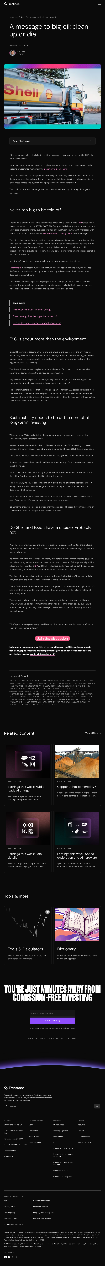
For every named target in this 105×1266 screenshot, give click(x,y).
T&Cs (6, 1201)
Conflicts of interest (41, 1201)
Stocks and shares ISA (13, 1125)
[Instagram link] (16, 1257)
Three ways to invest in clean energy (32, 309)
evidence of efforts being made (57, 233)
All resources (58, 1125)
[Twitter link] (12, 1257)
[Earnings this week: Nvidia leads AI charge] (27, 774)
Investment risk (35, 1142)
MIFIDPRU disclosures (42, 1218)
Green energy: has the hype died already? (35, 316)
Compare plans (10, 1150)
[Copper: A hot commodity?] (77, 774)
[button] (99, 3)
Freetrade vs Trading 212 (63, 1148)
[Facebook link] (9, 1257)
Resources (13, 17)
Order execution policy (13, 1224)
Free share (8, 1156)
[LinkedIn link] (5, 1257)
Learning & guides (60, 1130)
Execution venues (40, 1206)
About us (81, 1125)
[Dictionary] (77, 935)
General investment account (15, 1145)
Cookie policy (9, 1212)
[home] (11, 4)
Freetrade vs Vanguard (62, 1176)
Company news (84, 1136)
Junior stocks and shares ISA (14, 1131)
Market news (58, 1136)
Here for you (34, 1136)
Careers (81, 1130)
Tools (55, 1142)
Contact (32, 1125)
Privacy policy (70, 1028)
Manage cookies (10, 1218)
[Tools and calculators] (27, 935)
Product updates (85, 1142)
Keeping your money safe (43, 1212)
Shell (79, 222)
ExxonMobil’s (15, 267)
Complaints (33, 1130)
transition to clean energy (56, 169)
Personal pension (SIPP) (13, 1139)
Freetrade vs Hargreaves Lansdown (63, 1155)
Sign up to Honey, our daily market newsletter (37, 323)
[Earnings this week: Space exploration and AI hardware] (77, 841)
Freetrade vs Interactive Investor (62, 1163)
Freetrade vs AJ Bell (61, 1170)
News (22, 17)
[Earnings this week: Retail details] (27, 841)
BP (36, 566)
